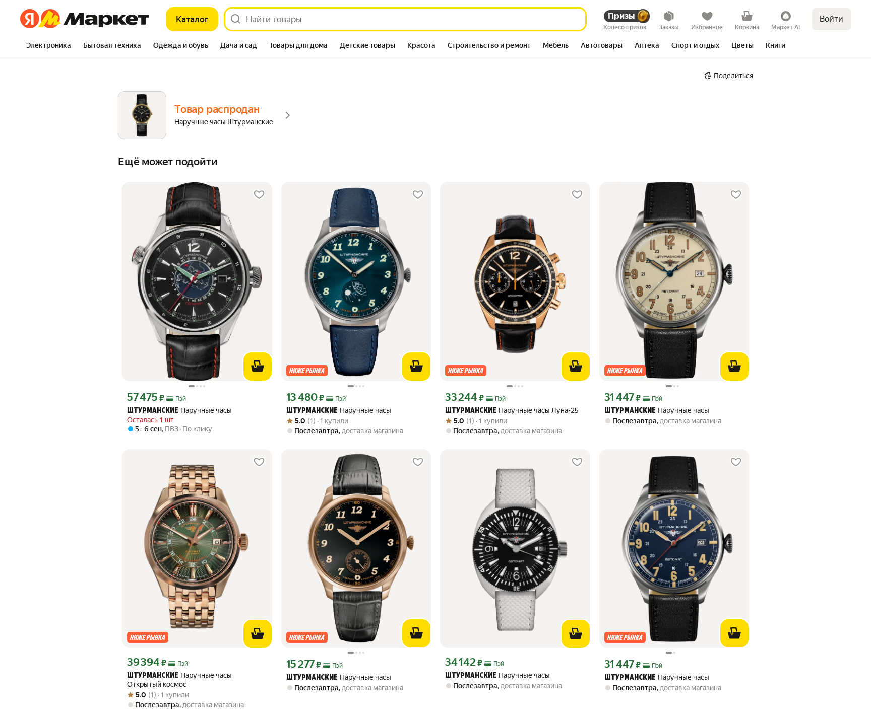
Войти (831, 19)
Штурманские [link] (152, 411)
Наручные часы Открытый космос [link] (179, 679)
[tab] (48, 46)
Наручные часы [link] (179, 410)
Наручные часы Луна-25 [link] (512, 410)
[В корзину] (257, 366)
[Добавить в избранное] (259, 195)
